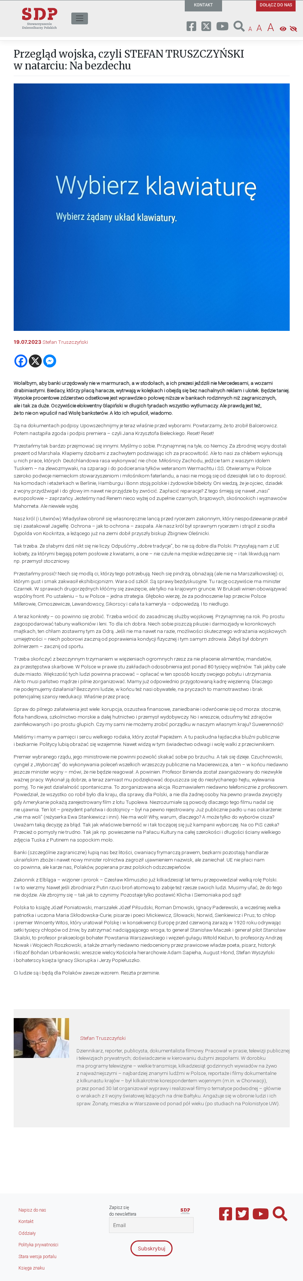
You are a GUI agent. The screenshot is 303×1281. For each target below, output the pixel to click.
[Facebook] (20, 360)
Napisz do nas (32, 1210)
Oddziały (27, 1233)
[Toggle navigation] (79, 18)
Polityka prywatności (38, 1244)
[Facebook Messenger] (49, 360)
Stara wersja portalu (37, 1256)
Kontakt (26, 1221)
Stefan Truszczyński (65, 342)
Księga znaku (31, 1268)
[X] (35, 360)
